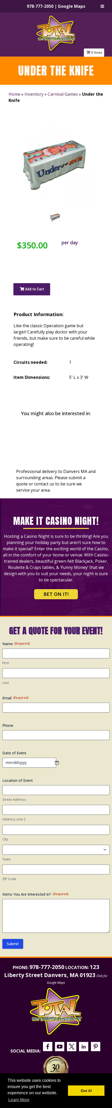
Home (14, 94)
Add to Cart (34, 289)
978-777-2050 (40, 6)
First (5, 662)
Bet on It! (56, 594)
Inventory (33, 94)
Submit (13, 943)
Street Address (14, 799)
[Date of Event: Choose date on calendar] (59, 762)
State (6, 859)
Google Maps (71, 6)
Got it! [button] (86, 1091)
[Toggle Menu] (102, 6)
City (5, 839)
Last (5, 682)
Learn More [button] (18, 1100)
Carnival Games (63, 94)
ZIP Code (9, 878)
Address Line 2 (14, 819)
